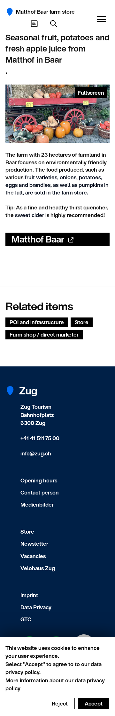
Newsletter (34, 544)
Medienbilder (37, 504)
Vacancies (33, 556)
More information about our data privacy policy (55, 684)
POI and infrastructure (37, 322)
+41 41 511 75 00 (39, 438)
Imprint (29, 595)
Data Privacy (35, 607)
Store (81, 322)
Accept (94, 703)
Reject (60, 703)
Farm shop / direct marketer (44, 334)
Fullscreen (91, 93)
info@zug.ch (35, 453)
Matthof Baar (38, 239)
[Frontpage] (9, 12)
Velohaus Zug (37, 568)
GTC (25, 619)
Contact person (39, 492)
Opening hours (38, 480)
